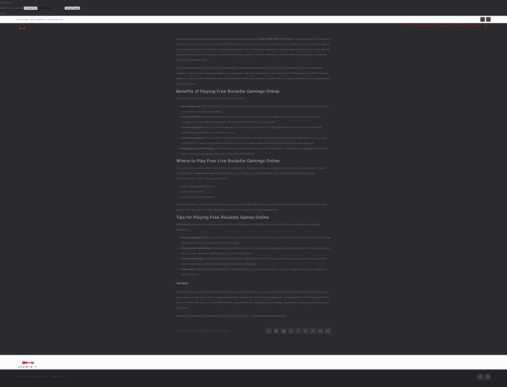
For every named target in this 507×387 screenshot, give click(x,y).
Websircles (43, 377)
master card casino (205, 173)
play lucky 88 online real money (275, 38)
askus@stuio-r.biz (55, 19)
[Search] (486, 25)
